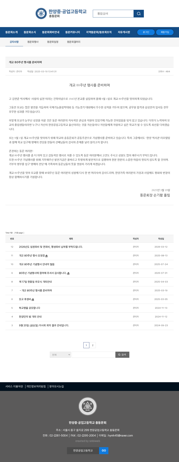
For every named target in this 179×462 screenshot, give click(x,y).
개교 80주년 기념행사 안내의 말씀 (37, 264)
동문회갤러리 (73, 41)
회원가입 (165, 32)
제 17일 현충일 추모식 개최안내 (35, 281)
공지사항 (14, 41)
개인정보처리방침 (36, 386)
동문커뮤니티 (72, 32)
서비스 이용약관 (14, 386)
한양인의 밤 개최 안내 (30, 316)
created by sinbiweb (87, 441)
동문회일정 (52, 41)
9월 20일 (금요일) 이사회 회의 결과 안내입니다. (44, 325)
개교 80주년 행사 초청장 (32, 255)
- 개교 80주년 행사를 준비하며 (35, 290)
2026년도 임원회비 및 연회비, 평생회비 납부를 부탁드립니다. (51, 246)
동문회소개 (11, 32)
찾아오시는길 (56, 386)
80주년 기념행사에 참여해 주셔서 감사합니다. (43, 273)
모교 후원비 (25, 299)
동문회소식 (30, 32)
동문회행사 (33, 41)
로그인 (146, 32)
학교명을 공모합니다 (29, 308)
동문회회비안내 (50, 32)
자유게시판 (124, 32)
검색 (123, 354)
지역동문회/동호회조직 (99, 32)
